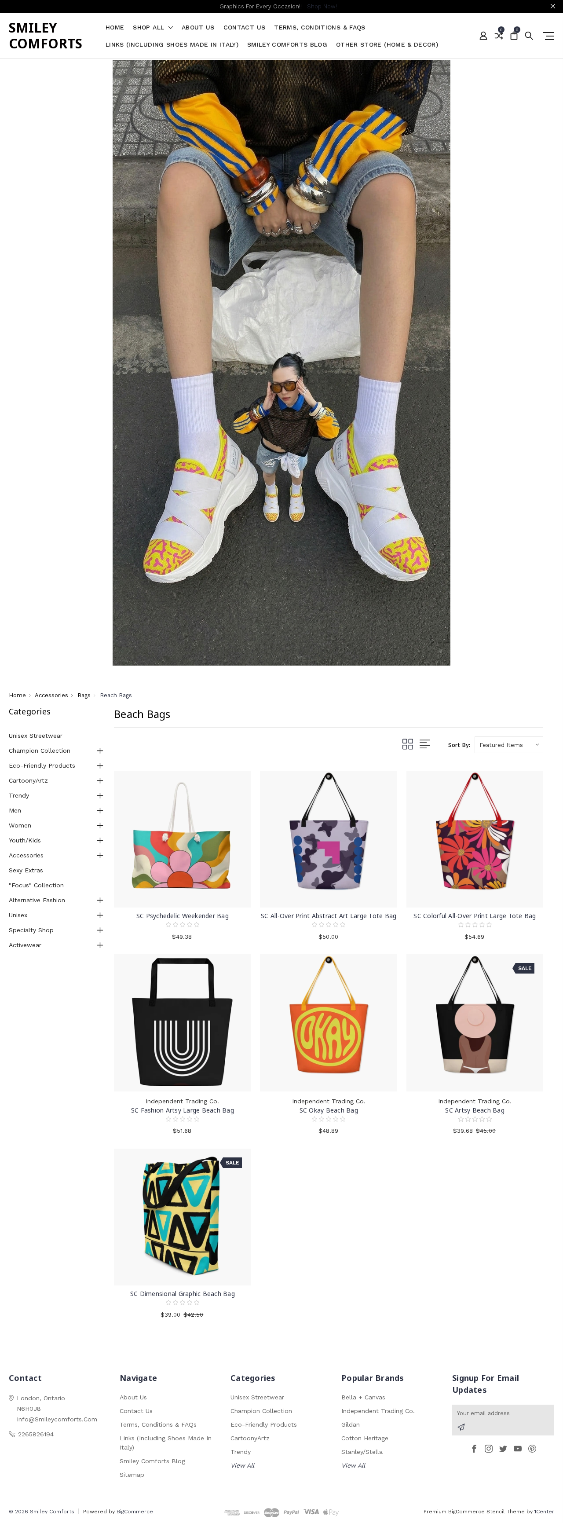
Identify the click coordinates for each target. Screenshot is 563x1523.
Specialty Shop (31, 930)
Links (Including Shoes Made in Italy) (172, 44)
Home (115, 27)
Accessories (26, 855)
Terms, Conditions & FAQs (319, 27)
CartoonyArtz (28, 780)
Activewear (25, 944)
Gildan (350, 1424)
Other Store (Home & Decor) (387, 44)
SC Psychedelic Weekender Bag (182, 916)
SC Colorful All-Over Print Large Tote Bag (474, 916)
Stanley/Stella (362, 1451)
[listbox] (509, 744)
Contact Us (244, 27)
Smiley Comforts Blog (287, 44)
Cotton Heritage (364, 1438)
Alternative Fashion (37, 900)
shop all (149, 27)
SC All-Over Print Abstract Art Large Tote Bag (328, 916)
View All (242, 1465)
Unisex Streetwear (35, 735)
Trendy (19, 795)
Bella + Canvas (363, 1397)
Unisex (18, 915)
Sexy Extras (26, 870)
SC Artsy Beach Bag (475, 1110)
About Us (198, 27)
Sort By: (459, 745)
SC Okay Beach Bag (329, 1110)
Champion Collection (39, 750)
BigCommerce (135, 1511)
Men (15, 810)
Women (20, 825)
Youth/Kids (25, 840)
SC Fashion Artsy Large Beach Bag (182, 1110)
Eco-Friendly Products (42, 765)
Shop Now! (322, 6)
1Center (544, 1511)
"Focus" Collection (36, 885)
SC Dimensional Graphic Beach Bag (182, 1293)
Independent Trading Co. (378, 1410)
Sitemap (132, 1474)
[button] (282, 363)
